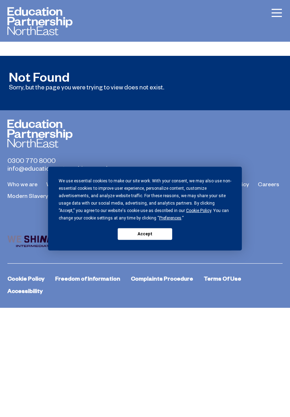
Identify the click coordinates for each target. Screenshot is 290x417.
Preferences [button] (170, 218)
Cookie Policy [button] (198, 210)
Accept (145, 233)
